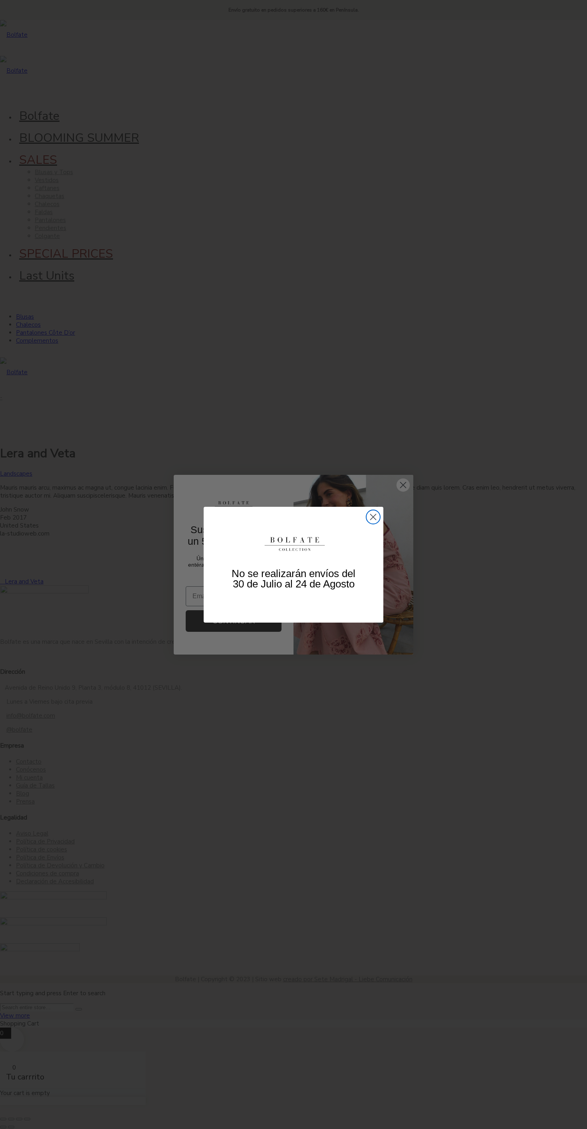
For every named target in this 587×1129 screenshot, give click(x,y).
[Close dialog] (373, 517)
